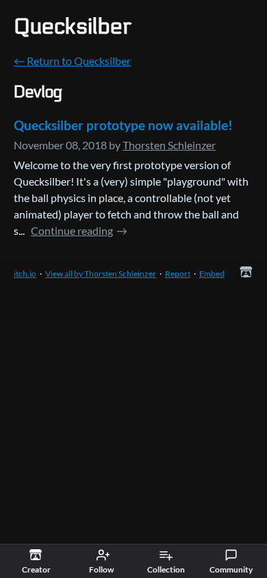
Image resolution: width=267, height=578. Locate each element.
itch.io (25, 273)
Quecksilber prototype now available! (123, 125)
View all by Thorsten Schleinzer (100, 273)
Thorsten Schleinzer (169, 144)
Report (177, 273)
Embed (212, 273)
